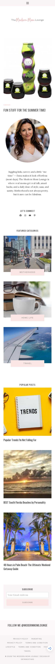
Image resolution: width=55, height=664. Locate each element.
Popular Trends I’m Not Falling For (20, 440)
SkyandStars (27, 659)
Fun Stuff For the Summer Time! (25, 110)
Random (7, 105)
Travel (27, 651)
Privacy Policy (20, 639)
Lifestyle (10, 647)
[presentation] (27, 69)
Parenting (36, 639)
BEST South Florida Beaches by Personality (24, 502)
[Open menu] (27, 3)
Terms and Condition (37, 643)
